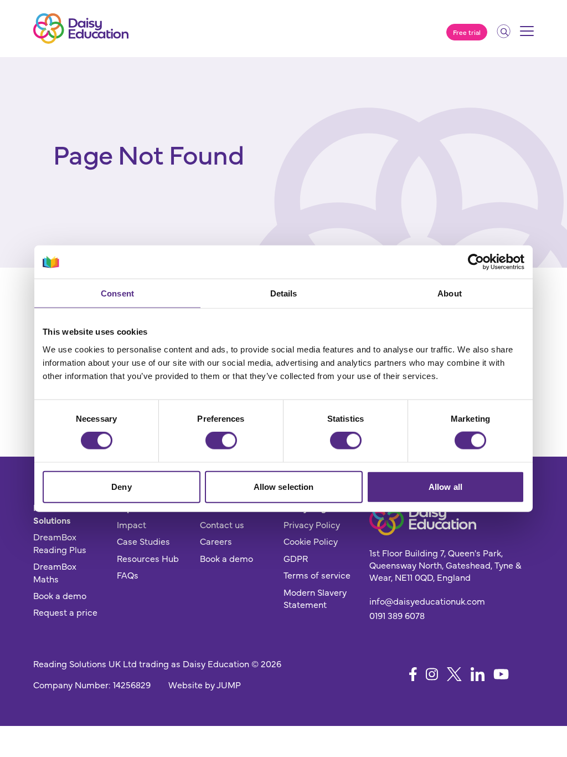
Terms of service (317, 575)
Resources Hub (148, 558)
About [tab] (449, 293)
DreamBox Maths (54, 572)
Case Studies (143, 541)
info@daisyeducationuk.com (427, 601)
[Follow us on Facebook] (413, 674)
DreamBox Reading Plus (59, 542)
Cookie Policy (311, 541)
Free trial (467, 32)
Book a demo (59, 595)
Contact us (222, 524)
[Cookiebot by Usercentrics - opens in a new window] (475, 262)
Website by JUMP (204, 684)
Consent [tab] (117, 293)
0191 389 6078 (397, 615)
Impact (131, 524)
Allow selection (284, 486)
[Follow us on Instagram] (432, 674)
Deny (121, 486)
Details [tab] (283, 293)
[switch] (221, 440)
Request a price (65, 612)
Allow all (445, 486)
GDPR (296, 558)
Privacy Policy (312, 524)
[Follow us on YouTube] (501, 674)
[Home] (80, 28)
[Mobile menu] (527, 35)
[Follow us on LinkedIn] (477, 674)
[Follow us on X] (454, 674)
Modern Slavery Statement (315, 598)
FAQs (127, 575)
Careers (216, 541)
